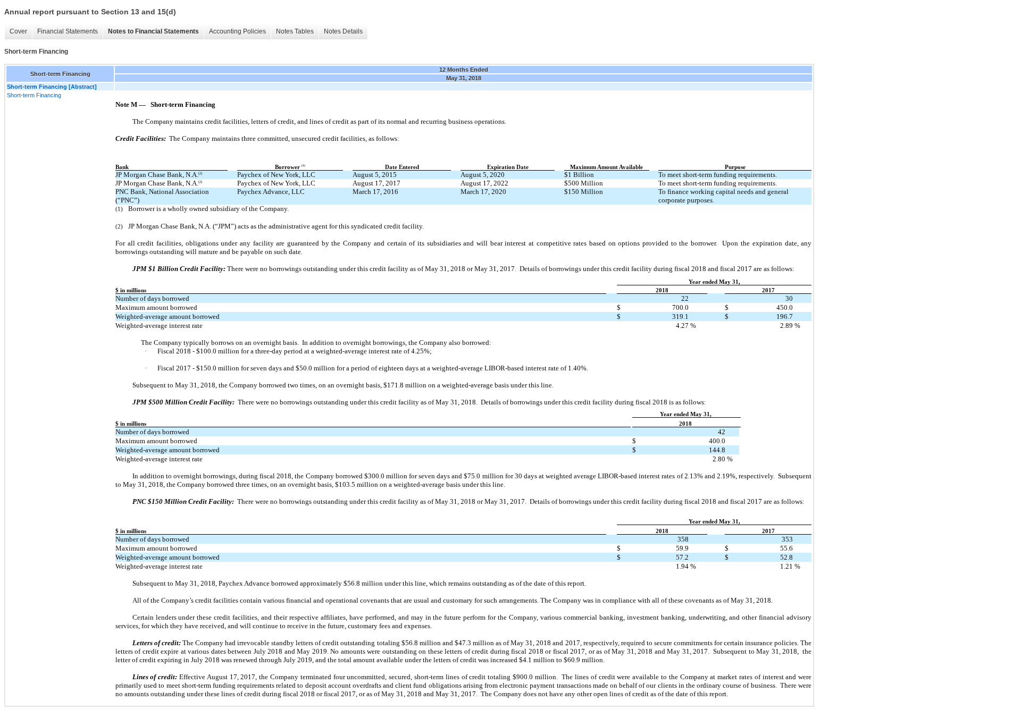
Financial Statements (67, 31)
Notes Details (343, 31)
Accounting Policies (237, 31)
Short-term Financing (34, 95)
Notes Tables (295, 31)
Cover (18, 31)
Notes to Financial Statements (153, 31)
